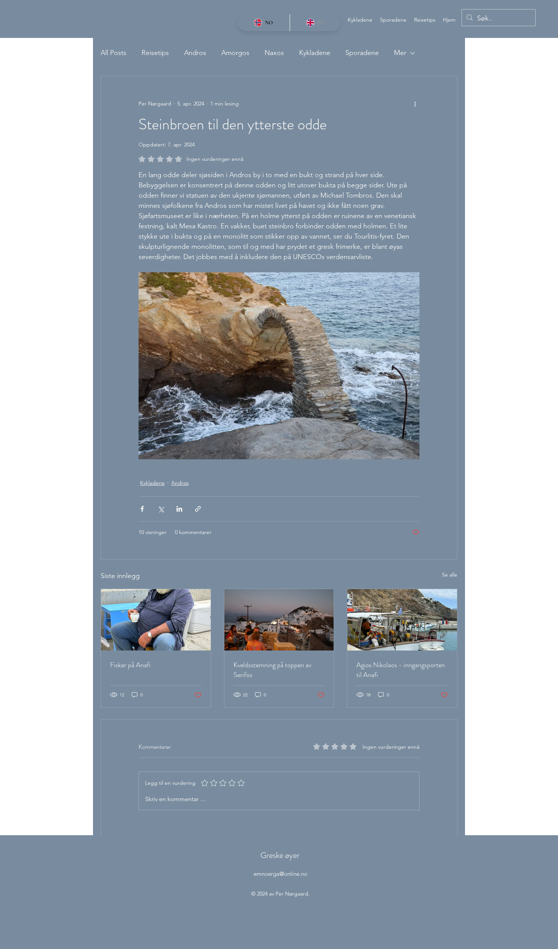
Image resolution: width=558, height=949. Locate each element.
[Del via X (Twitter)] (160, 508)
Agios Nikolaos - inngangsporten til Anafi (400, 670)
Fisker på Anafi (130, 665)
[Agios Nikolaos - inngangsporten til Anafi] (402, 619)
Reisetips (155, 53)
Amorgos (235, 53)
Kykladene (314, 53)
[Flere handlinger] (414, 103)
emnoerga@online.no (280, 873)
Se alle (449, 574)
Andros (195, 53)
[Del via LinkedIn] (179, 508)
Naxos (274, 53)
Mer (400, 53)
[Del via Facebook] (142, 508)
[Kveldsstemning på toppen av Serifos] (279, 619)
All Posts (113, 53)
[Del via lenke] (198, 508)
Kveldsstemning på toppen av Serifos (272, 670)
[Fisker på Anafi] (156, 619)
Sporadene (362, 53)
